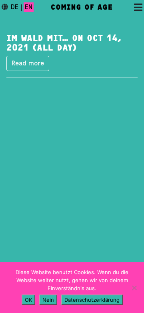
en (28, 7)
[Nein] (134, 288)
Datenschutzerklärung (92, 300)
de (14, 7)
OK (28, 300)
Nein (48, 300)
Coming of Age (81, 7)
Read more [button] (28, 63)
